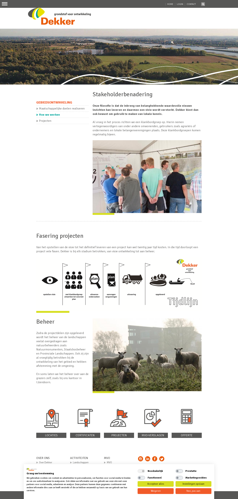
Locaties (51, 435)
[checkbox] (141, 471)
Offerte (186, 435)
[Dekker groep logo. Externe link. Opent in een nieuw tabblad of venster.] (32, 469)
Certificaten (85, 435)
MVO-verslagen (153, 435)
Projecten (119, 435)
